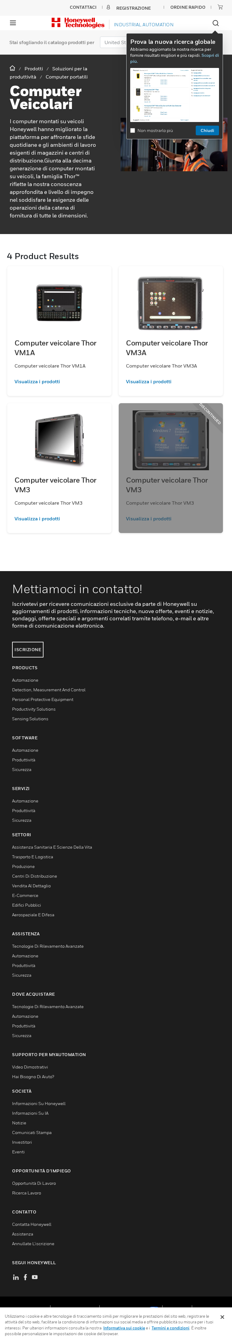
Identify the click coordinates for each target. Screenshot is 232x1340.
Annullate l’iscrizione (33, 1243)
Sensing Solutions (30, 718)
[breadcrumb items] (13, 68)
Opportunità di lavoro (34, 1183)
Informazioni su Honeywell (39, 1103)
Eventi (18, 1151)
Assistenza (22, 1233)
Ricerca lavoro (26, 1192)
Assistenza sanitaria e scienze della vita (52, 847)
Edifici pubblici (26, 905)
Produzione (23, 866)
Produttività (23, 759)
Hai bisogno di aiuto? (33, 1076)
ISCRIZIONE (27, 649)
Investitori (22, 1142)
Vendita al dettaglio (31, 885)
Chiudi (207, 130)
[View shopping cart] (220, 7)
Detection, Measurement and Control (48, 689)
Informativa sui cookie (124, 1328)
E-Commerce (25, 895)
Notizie (19, 1122)
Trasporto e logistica (32, 856)
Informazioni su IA (30, 1113)
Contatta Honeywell (31, 1224)
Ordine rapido (187, 7)
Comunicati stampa (32, 1132)
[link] (59, 381)
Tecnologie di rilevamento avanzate (48, 946)
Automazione (25, 680)
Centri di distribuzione (34, 876)
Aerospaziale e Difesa (33, 914)
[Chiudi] (222, 1317)
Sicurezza (21, 769)
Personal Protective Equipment (42, 699)
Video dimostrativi (30, 1066)
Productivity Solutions (34, 709)
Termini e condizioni (170, 1328)
